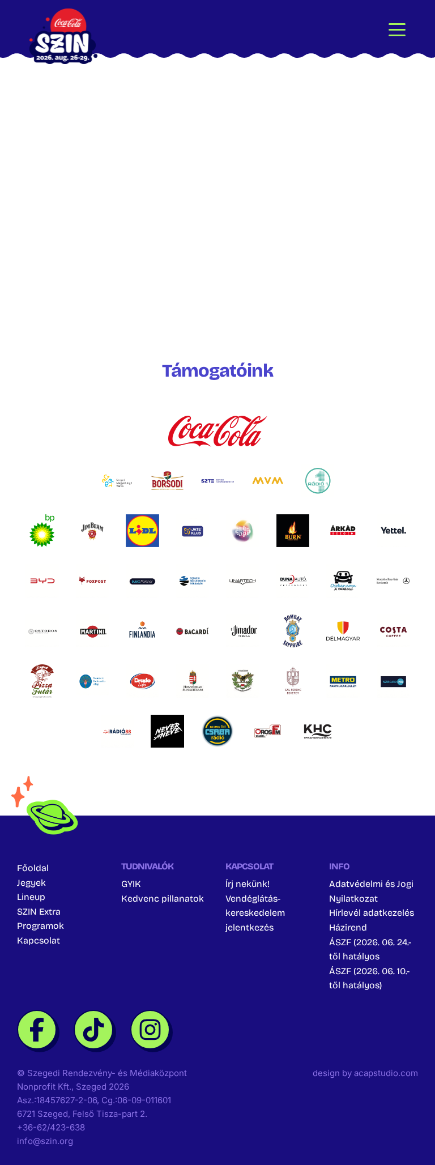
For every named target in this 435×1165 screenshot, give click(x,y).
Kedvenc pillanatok (162, 898)
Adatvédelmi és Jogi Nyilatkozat (371, 891)
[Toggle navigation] (397, 29)
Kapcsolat (38, 940)
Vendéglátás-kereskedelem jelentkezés (255, 913)
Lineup (31, 896)
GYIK (131, 883)
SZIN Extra (39, 911)
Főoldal (33, 868)
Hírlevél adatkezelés (371, 912)
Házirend (348, 927)
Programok (40, 925)
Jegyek (31, 882)
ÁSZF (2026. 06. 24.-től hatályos (370, 949)
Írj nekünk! (247, 883)
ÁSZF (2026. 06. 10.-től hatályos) (369, 978)
